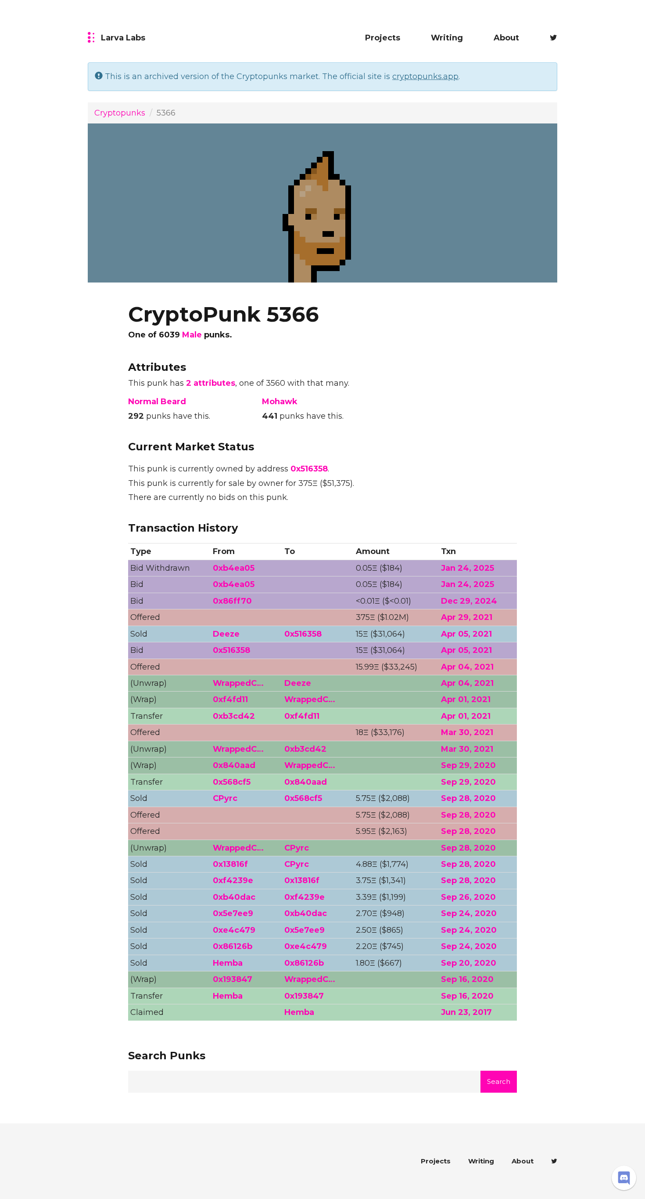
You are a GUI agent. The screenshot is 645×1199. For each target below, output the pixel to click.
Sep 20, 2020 (468, 963)
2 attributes (210, 383)
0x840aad (234, 765)
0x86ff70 (232, 601)
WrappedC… (238, 683)
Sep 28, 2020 (468, 798)
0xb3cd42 (234, 716)
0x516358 (309, 469)
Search (498, 1081)
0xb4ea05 (233, 568)
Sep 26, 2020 (468, 897)
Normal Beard (157, 401)
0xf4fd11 (230, 699)
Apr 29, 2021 (466, 617)
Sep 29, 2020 (468, 765)
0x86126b (232, 946)
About (506, 38)
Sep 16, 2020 (467, 979)
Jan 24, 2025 (467, 568)
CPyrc (225, 798)
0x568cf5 (232, 782)
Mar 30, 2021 (467, 732)
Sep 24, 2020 (469, 913)
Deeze (226, 634)
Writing (447, 38)
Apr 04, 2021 (467, 667)
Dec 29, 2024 (469, 601)
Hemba (228, 963)
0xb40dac (234, 897)
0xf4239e (233, 880)
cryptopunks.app (425, 76)
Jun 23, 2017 (466, 1012)
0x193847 (232, 979)
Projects (382, 38)
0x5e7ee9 (233, 913)
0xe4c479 (234, 930)
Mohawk (279, 401)
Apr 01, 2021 (466, 699)
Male (192, 335)
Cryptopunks (119, 113)
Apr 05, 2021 (466, 634)
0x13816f (230, 864)
